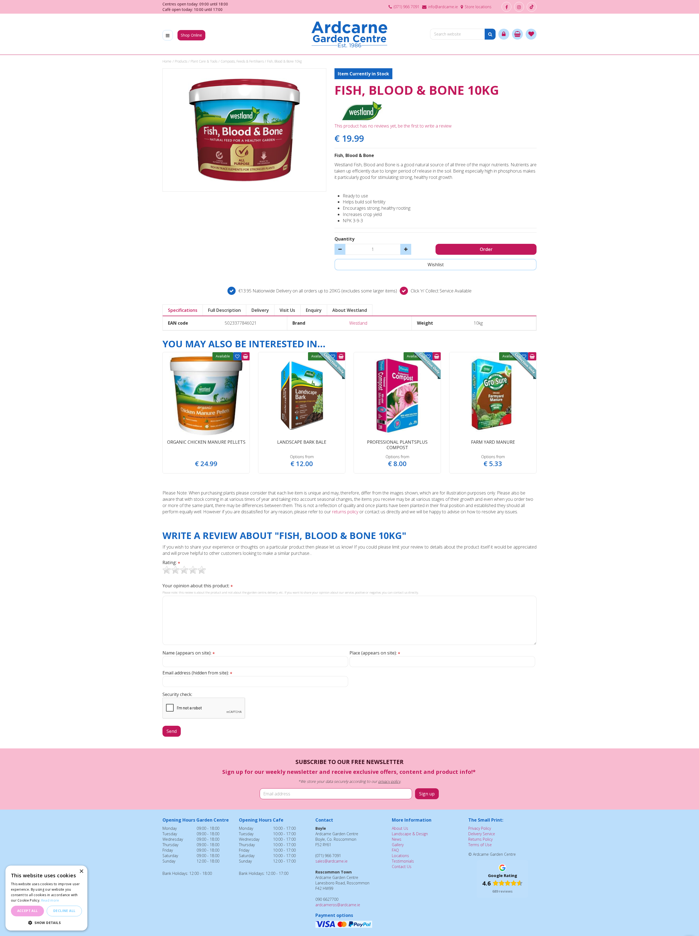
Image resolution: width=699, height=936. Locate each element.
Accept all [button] (27, 910)
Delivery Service (481, 833)
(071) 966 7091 (406, 6)
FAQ (395, 850)
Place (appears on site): (375, 653)
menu (167, 35)
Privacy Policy (479, 828)
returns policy (345, 512)
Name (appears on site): (188, 653)
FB (506, 7)
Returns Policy (480, 839)
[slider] (184, 569)
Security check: (177, 694)
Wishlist (237, 356)
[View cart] (517, 34)
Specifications (182, 310)
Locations (400, 855)
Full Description (224, 310)
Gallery (398, 844)
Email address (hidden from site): (197, 673)
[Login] (503, 34)
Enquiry (314, 310)
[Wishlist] (531, 34)
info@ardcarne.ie (443, 6)
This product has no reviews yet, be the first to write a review (393, 126)
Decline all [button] (64, 910)
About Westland (349, 310)
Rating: (171, 562)
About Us (400, 828)
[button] (46, 922)
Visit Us (287, 310)
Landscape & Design (410, 833)
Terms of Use (480, 844)
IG (519, 7)
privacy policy (389, 781)
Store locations (478, 6)
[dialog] (46, 898)
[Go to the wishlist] (531, 34)
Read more (50, 900)
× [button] (81, 871)
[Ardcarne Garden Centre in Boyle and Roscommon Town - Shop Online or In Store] (350, 34)
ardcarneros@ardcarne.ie (337, 904)
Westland (358, 323)
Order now (245, 356)
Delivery (260, 310)
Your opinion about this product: (197, 586)
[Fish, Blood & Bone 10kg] (244, 130)
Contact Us (401, 866)
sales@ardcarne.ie (331, 861)
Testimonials (403, 861)
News (396, 839)
